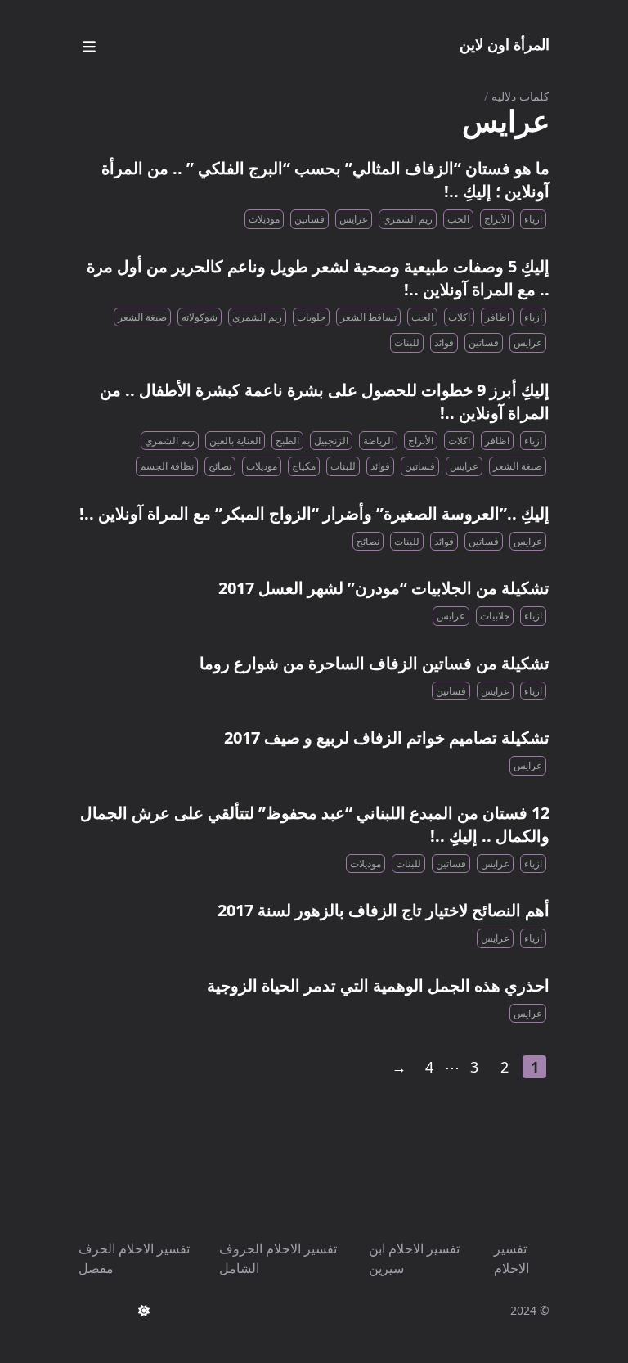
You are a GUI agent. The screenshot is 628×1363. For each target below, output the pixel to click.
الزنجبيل (331, 441)
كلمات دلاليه (520, 96)
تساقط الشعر (368, 317)
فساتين (309, 219)
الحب (458, 219)
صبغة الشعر (142, 317)
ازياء (533, 219)
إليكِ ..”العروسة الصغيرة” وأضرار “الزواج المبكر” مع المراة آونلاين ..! (314, 513)
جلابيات (494, 616)
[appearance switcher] (144, 1310)
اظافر (497, 317)
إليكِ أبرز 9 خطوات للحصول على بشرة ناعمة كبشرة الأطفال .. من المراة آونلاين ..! (325, 401)
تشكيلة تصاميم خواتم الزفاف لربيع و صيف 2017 (387, 737)
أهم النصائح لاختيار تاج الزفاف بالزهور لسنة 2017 (384, 910)
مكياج (304, 466)
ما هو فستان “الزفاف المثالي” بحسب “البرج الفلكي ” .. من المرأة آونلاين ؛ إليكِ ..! (325, 179)
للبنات (406, 342)
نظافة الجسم (167, 466)
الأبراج (496, 219)
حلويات (311, 317)
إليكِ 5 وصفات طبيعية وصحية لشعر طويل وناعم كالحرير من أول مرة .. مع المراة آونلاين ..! (318, 277)
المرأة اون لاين (505, 44)
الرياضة (378, 441)
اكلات (459, 317)
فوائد (444, 342)
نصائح (220, 466)
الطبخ (287, 441)
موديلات (264, 219)
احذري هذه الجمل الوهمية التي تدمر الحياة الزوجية (378, 985)
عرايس (353, 219)
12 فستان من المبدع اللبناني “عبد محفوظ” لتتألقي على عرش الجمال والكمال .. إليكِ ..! (315, 824)
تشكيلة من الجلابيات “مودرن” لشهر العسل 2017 (384, 588)
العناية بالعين (235, 441)
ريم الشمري (408, 219)
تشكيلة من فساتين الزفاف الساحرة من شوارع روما (375, 663)
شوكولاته (200, 317)
